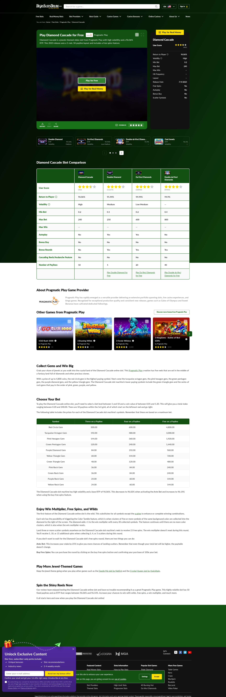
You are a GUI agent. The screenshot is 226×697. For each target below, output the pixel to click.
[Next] (121, 153)
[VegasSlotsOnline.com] (49, 6)
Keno (170, 672)
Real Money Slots (94, 669)
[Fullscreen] (142, 34)
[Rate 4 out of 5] (139, 125)
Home (48, 22)
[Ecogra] (104, 654)
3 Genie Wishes (123, 340)
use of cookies (120, 679)
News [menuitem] (188, 16)
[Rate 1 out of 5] (131, 125)
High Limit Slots (120, 685)
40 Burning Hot (147, 685)
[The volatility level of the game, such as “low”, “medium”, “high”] (161, 58)
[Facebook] (180, 652)
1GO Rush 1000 (46, 340)
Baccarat (171, 685)
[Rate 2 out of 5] (133, 125)
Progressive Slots (120, 688)
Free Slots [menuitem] (40, 16)
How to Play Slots (121, 669)
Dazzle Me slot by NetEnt (110, 570)
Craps (170, 675)
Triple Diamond (147, 669)
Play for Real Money (93, 88)
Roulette (171, 682)
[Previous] (104, 153)
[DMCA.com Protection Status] (82, 653)
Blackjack (172, 679)
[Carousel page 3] (116, 153)
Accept (156, 676)
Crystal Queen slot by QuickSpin (145, 570)
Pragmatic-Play (65, 22)
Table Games (173, 669)
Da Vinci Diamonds (148, 688)
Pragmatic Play (135, 370)
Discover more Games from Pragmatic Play (172, 312)
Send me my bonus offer (59, 673)
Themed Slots (92, 688)
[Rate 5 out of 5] (141, 125)
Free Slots (55, 22)
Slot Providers (92, 685)
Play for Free (92, 80)
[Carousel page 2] (113, 153)
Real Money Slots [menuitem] (56, 16)
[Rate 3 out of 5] (136, 125)
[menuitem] (76, 16)
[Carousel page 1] (110, 153)
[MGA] (122, 654)
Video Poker (173, 688)
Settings (145, 676)
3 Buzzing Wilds (84, 340)
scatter (138, 513)
